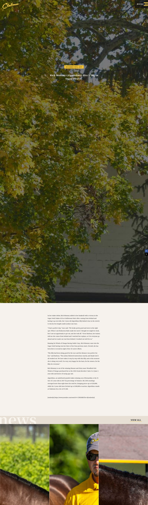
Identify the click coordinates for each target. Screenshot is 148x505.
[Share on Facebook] (146, 251)
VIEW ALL (136, 420)
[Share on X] (146, 254)
